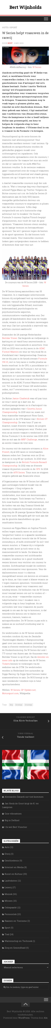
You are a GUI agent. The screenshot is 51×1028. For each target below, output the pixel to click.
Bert (10, 43)
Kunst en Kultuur (14, 873)
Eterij (7, 853)
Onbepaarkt (11, 907)
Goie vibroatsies (13, 813)
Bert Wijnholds (25, 7)
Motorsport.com (10, 693)
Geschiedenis (12, 860)
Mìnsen (9, 900)
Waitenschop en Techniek (18, 941)
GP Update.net (28, 689)
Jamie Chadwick (20, 398)
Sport (13, 27)
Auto (5, 27)
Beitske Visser (9, 338)
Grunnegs (28, 705)
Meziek (8, 894)
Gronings (18, 705)
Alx (45, 1017)
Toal (7, 934)
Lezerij (8, 887)
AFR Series (19, 472)
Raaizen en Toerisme (16, 920)
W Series (37, 67)
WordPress (24, 1017)
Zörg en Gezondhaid (15, 947)
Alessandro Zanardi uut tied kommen (24, 796)
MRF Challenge (29, 439)
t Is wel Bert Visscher (16, 827)
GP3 (38, 469)
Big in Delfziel (12, 820)
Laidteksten (11, 880)
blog (11, 705)
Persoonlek (11, 914)
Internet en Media (14, 867)
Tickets (6, 663)
